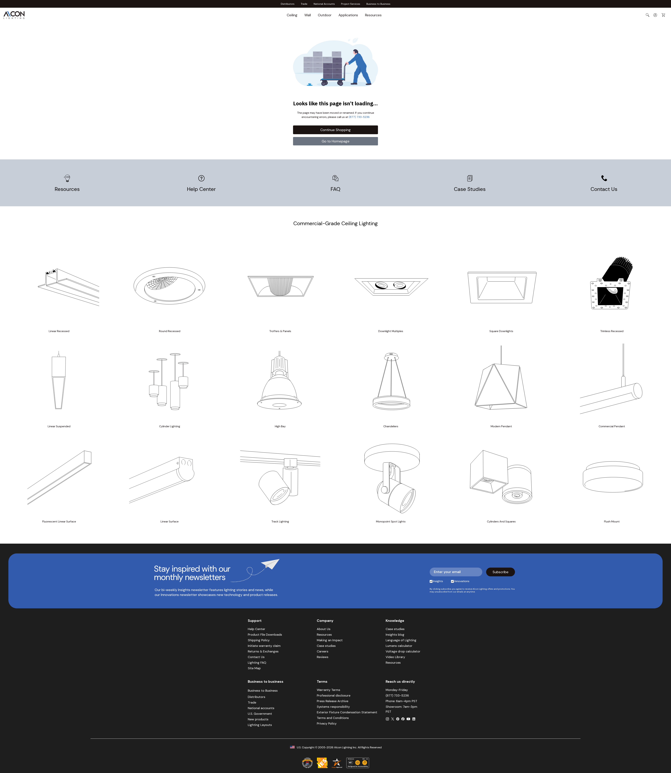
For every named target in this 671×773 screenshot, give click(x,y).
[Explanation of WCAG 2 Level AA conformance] (357, 763)
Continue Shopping (335, 130)
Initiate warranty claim (264, 646)
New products (258, 719)
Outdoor (324, 15)
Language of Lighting (401, 640)
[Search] (647, 15)
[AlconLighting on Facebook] (403, 719)
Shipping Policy (259, 640)
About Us (323, 629)
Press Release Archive (332, 701)
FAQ (335, 189)
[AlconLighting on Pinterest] (397, 719)
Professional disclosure (333, 695)
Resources (373, 15)
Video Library (395, 657)
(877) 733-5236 (359, 117)
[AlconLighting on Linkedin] (413, 719)
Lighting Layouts (260, 725)
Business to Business (378, 3)
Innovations (461, 581)
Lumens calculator (399, 646)
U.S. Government (260, 714)
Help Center (201, 189)
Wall (307, 15)
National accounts (261, 708)
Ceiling (292, 15)
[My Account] (655, 15)
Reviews (322, 657)
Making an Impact (330, 640)
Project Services (350, 3)
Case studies (326, 646)
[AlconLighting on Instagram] (387, 719)
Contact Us (604, 189)
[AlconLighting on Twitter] (392, 719)
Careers (322, 651)
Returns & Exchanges (263, 651)
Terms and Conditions (333, 718)
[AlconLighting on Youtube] (408, 719)
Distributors (287, 3)
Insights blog (395, 635)
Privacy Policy (327, 723)
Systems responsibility (333, 707)
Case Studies (470, 189)
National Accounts (324, 3)
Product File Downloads (265, 635)
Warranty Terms (328, 690)
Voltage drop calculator (403, 651)
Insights (438, 581)
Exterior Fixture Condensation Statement (347, 712)
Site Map (254, 668)
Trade (304, 3)
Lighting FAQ (257, 662)
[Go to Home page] (13, 15)
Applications (348, 15)
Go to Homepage (335, 141)
